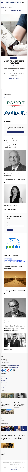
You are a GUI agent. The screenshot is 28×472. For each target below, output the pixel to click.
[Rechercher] (23, 3)
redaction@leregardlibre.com (13, 365)
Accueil (2, 7)
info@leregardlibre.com (14, 367)
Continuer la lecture (14, 78)
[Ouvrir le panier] (25, 2)
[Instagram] (14, 370)
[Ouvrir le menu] (2, 2)
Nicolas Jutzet (16, 65)
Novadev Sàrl (14, 469)
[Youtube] (8, 370)
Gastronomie (14, 58)
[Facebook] (2, 370)
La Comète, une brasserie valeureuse (14, 62)
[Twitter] (5, 370)
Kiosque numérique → (9, 90)
